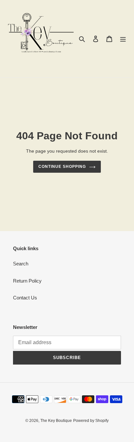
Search (20, 263)
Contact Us (25, 297)
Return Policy (27, 281)
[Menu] (123, 39)
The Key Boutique (56, 420)
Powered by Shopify (91, 420)
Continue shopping (62, 166)
